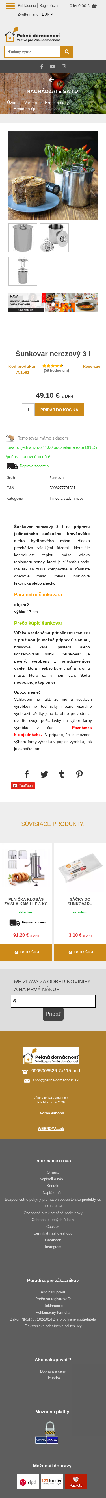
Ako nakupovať (53, 1292)
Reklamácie (53, 1306)
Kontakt (53, 1186)
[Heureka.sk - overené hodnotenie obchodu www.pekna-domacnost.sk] (88, 52)
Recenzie (91, 366)
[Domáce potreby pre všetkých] (38, 34)
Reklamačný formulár (53, 1312)
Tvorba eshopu (51, 1113)
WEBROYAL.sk (51, 1129)
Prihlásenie (27, 5)
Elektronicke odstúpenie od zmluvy (53, 1326)
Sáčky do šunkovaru (80, 901)
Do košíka (30, 952)
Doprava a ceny (53, 1371)
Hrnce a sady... (58, 102)
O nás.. (53, 1172)
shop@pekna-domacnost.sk (56, 1080)
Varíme (30, 102)
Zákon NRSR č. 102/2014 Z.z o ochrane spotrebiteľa (53, 1319)
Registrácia (48, 5)
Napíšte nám (53, 1192)
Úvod (11, 102)
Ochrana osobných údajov (53, 1220)
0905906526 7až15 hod (55, 1070)
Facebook (53, 1240)
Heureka (53, 1378)
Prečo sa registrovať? (53, 1299)
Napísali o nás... (53, 1179)
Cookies (53, 1226)
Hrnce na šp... (26, 108)
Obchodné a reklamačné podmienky (53, 1213)
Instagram (53, 1247)
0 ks (74, 5)
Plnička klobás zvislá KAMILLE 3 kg (26, 901)
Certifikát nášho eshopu (53, 1233)
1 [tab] (53, 304)
